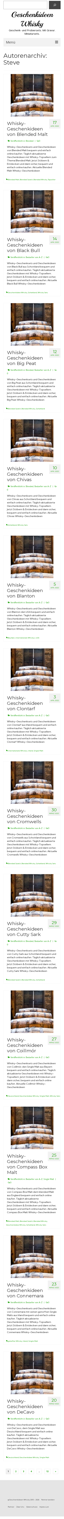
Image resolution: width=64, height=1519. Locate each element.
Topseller (51, 179)
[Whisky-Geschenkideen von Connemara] (32, 1256)
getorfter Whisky (15, 1341)
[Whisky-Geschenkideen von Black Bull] (32, 211)
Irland (30, 751)
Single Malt (38, 751)
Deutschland (13, 1096)
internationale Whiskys (25, 638)
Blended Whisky (40, 179)
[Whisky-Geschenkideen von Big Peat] (32, 324)
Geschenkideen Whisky (32, 19)
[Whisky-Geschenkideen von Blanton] (32, 556)
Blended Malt (13, 179)
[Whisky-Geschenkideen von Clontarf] (32, 669)
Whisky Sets (43, 292)
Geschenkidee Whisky (17, 292)
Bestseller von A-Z (34, 257)
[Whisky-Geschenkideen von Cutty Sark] (32, 895)
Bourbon (11, 638)
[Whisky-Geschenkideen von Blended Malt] (32, 94)
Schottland (32, 292)
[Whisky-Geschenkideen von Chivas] (32, 440)
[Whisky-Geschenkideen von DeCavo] (32, 1372)
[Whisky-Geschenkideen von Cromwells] (32, 782)
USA (37, 638)
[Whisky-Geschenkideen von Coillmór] (32, 1011)
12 (47, 1471)
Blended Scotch (26, 179)
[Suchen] (55, 5)
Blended (29, 141)
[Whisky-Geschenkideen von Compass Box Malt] (32, 1127)
